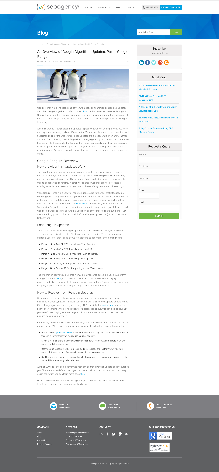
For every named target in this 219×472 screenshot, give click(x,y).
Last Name (143, 178)
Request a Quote (170, 7)
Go (176, 32)
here (83, 374)
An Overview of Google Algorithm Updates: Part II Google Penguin (76, 44)
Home (41, 44)
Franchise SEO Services (76, 440)
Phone (141, 190)
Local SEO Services (74, 436)
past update (107, 305)
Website (142, 154)
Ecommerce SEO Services (77, 444)
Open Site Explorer (63, 332)
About (88, 7)
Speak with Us (114, 406)
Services (103, 7)
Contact (132, 7)
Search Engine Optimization (77, 433)
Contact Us (41, 440)
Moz (59, 278)
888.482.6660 (152, 7)
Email (141, 202)
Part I (85, 111)
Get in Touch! (64, 406)
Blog (118, 7)
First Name (143, 166)
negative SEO (82, 203)
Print (128, 62)
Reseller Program (44, 444)
